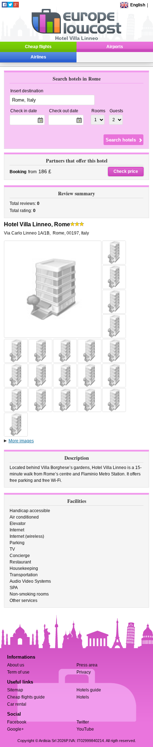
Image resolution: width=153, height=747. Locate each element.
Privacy (83, 672)
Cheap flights (38, 46)
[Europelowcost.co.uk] (76, 32)
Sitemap (15, 689)
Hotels (82, 697)
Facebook (16, 722)
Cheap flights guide (26, 697)
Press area (86, 665)
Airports (114, 46)
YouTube (85, 729)
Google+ (15, 729)
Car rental (16, 704)
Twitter (82, 722)
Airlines (38, 57)
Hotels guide (88, 689)
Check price (126, 171)
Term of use (18, 672)
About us (15, 665)
